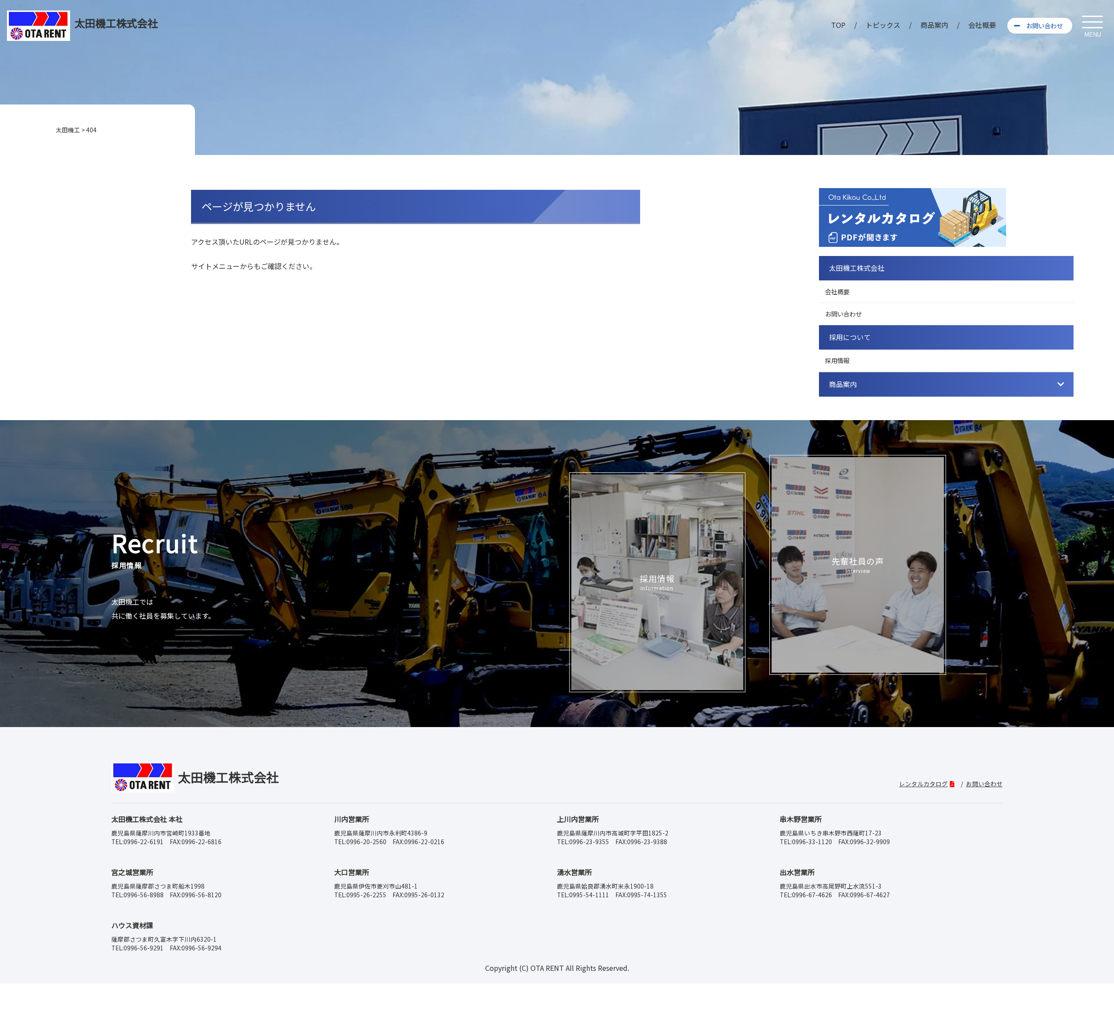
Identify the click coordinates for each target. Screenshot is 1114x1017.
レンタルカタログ (923, 783)
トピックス (883, 25)
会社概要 (982, 25)
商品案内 (934, 25)
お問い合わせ (1044, 25)
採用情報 (837, 360)
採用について (850, 337)
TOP (838, 25)
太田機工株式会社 (857, 268)
